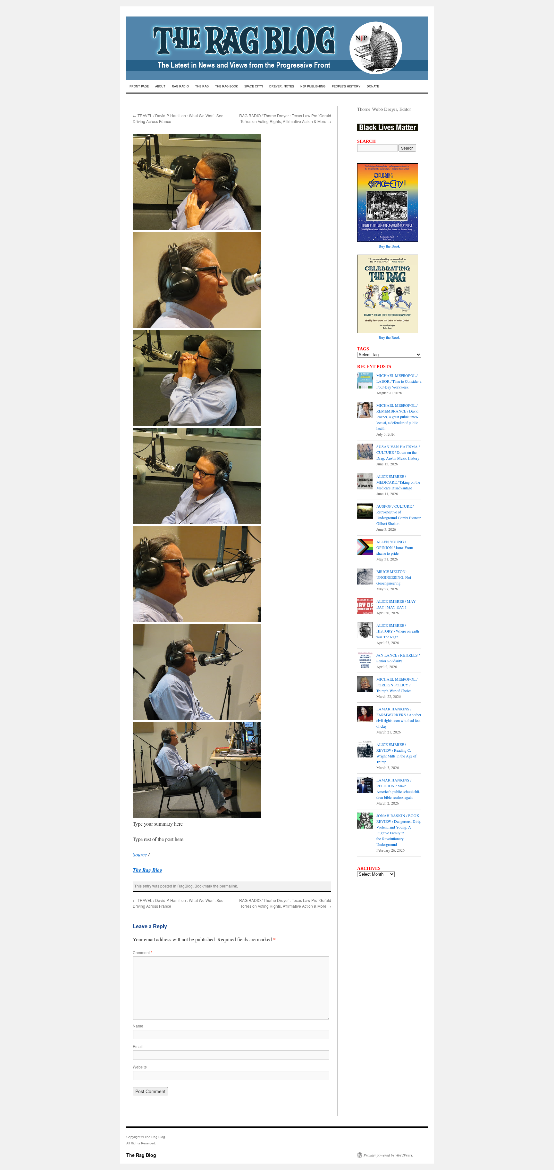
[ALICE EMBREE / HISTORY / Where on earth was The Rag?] (365, 631)
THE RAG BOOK (226, 86)
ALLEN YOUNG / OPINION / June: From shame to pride (394, 547)
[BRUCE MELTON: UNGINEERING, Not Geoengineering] (365, 577)
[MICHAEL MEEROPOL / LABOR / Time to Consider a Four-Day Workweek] (365, 381)
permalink (228, 885)
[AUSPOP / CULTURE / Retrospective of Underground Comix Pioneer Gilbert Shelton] (365, 511)
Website (140, 1066)
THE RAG (202, 86)
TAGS (363, 348)
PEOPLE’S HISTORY (346, 86)
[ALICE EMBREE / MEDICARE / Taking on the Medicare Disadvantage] (365, 482)
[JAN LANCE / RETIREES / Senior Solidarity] (365, 660)
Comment (142, 952)
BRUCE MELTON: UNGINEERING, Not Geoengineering (393, 577)
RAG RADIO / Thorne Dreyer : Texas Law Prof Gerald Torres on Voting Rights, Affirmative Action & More (285, 118)
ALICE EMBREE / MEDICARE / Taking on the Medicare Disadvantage (398, 482)
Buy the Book (389, 246)
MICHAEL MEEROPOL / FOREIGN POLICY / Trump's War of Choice (396, 684)
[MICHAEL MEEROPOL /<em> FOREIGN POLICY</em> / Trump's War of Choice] (365, 684)
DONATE (373, 86)
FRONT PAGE (139, 86)
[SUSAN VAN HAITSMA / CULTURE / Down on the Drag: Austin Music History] (365, 452)
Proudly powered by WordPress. (388, 1155)
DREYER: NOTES (281, 86)
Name (138, 1025)
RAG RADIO (180, 86)
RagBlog (185, 885)
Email (138, 1046)
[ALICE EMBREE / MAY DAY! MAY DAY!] (365, 607)
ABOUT (160, 86)
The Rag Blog (141, 1155)
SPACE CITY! (253, 86)
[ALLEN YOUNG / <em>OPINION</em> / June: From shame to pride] (365, 547)
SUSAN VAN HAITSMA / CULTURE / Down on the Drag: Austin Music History (398, 452)
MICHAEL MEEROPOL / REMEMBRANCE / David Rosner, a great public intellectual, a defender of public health (397, 417)
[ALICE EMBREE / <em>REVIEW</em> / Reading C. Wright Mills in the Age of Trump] (365, 750)
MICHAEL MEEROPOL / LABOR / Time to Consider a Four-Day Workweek (398, 381)
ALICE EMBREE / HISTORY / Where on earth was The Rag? (397, 631)
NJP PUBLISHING (312, 86)
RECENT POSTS (374, 366)
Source (140, 854)
